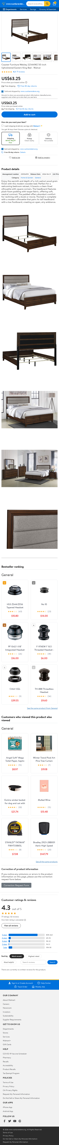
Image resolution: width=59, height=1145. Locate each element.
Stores (5, 1032)
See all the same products (47, 861)
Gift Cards (7, 1044)
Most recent (17, 956)
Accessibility (8, 1065)
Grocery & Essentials (47, 9)
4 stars (4, 938)
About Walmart (9, 1000)
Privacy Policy (8, 1086)
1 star (5, 947)
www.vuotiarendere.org (30, 91)
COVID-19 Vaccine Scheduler (15, 1053)
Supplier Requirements (12, 1019)
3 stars (4, 941)
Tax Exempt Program (11, 1073)
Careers (6, 1004)
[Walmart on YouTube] (14, 1121)
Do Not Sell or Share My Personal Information (21, 1098)
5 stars (4, 935)
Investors (6, 1012)
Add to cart (29, 114)
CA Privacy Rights (10, 1090)
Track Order (22, 986)
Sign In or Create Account (22, 983)
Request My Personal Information (16, 1094)
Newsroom (7, 1008)
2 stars (4, 944)
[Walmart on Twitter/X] (9, 1121)
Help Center (46, 983)
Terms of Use (8, 1082)
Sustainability (8, 1015)
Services (23, 9)
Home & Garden (27, 177)
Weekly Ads (40, 986)
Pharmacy (7, 1057)
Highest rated (33, 956)
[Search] (47, 3)
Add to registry (44, 157)
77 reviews (20, 72)
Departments (11, 9)
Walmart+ (7, 1040)
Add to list (16, 157)
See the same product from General (42, 708)
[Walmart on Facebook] (4, 1121)
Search (52, 962)
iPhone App (7, 1107)
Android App (8, 1111)
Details (22, 152)
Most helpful (9, 962)
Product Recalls (9, 1069)
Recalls (5, 1061)
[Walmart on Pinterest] (19, 1121)
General (38, 177)
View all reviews (11, 925)
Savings (33, 9)
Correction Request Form (16, 885)
